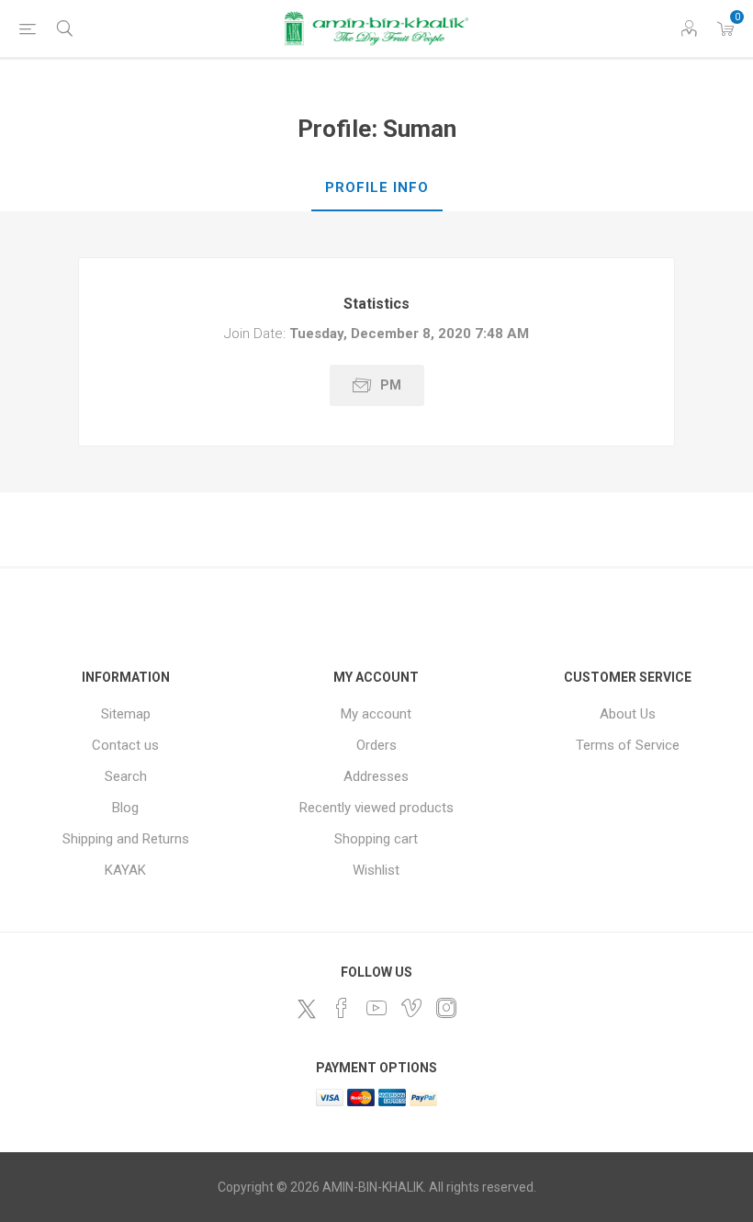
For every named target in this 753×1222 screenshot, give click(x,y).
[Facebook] (341, 1008)
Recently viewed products (376, 807)
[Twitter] (306, 1009)
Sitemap (126, 714)
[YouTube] (376, 1008)
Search (126, 776)
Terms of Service (628, 745)
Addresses (376, 776)
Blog (125, 807)
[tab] (377, 188)
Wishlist (376, 870)
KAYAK (125, 870)
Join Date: (255, 333)
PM (390, 385)
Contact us (125, 745)
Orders (376, 745)
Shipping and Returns (125, 839)
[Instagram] (446, 1008)
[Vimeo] (411, 1008)
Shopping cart (376, 839)
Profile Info (377, 187)
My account (376, 714)
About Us (628, 714)
